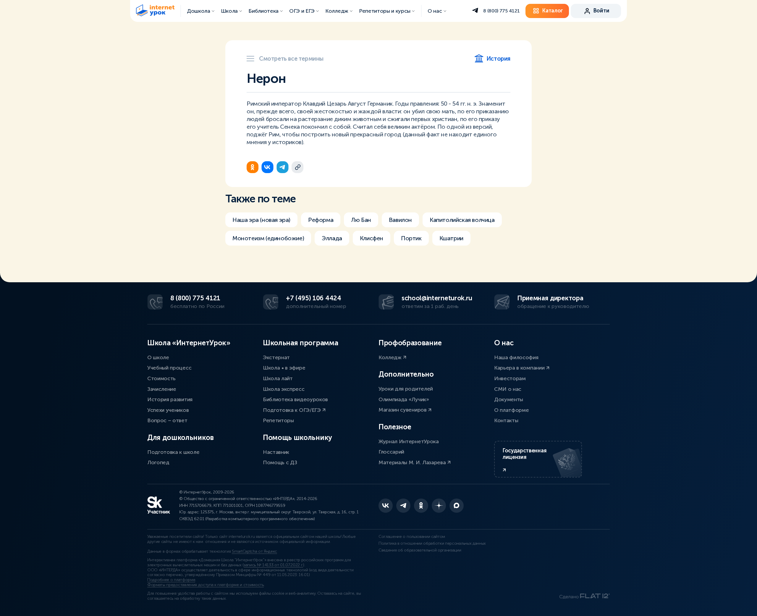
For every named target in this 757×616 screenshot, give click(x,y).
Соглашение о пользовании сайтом (411, 536)
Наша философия (516, 357)
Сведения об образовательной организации (419, 550)
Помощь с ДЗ (280, 462)
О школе (158, 357)
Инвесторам (510, 378)
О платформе (511, 410)
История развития (170, 399)
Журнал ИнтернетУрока (408, 441)
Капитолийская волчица (462, 220)
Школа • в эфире (284, 368)
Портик (411, 238)
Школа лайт (278, 378)
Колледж (390, 357)
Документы (508, 399)
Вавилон (400, 220)
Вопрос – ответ (167, 420)
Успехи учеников (168, 410)
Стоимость (161, 378)
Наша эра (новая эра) (261, 220)
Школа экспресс (284, 389)
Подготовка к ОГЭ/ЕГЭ (292, 410)
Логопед (158, 462)
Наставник (276, 452)
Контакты (506, 420)
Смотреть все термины (291, 58)
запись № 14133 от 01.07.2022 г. (273, 565)
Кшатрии (451, 238)
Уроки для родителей (405, 389)
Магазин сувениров (403, 410)
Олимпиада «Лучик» (403, 399)
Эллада (332, 238)
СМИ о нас (507, 389)
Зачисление (161, 389)
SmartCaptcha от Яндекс (254, 551)
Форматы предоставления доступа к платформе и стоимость (205, 585)
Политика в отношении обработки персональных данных (432, 543)
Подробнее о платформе (171, 580)
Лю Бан (361, 220)
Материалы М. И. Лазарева (412, 462)
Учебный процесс (169, 368)
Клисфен (371, 238)
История (498, 58)
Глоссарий (391, 452)
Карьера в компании (520, 368)
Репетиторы (278, 420)
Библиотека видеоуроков (295, 399)
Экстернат (276, 357)
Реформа (320, 220)
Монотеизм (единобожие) (268, 238)
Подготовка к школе (173, 452)
